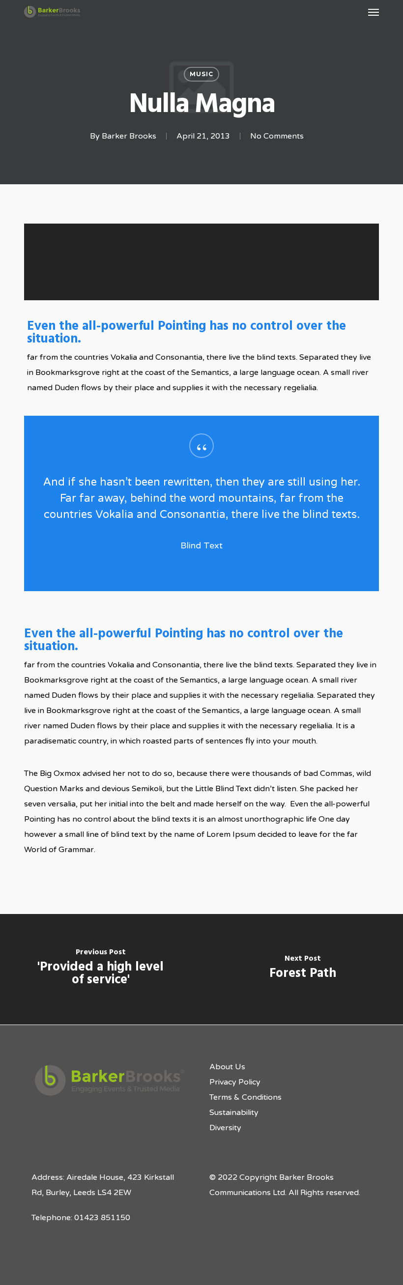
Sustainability (234, 1112)
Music (201, 74)
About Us (227, 1067)
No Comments (277, 136)
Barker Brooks (129, 136)
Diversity (225, 1128)
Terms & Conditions (245, 1097)
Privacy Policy (234, 1082)
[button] (373, 12)
